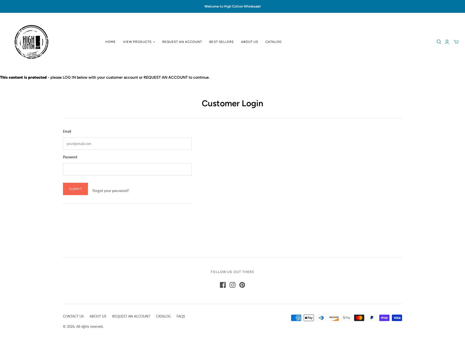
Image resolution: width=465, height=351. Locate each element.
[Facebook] (223, 285)
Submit (75, 189)
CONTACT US (73, 316)
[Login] (447, 42)
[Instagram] (232, 285)
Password (70, 157)
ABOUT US (98, 316)
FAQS (181, 316)
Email (67, 131)
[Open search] (439, 41)
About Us (249, 42)
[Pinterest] (242, 285)
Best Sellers (221, 42)
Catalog (273, 42)
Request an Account (182, 42)
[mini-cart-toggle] (456, 42)
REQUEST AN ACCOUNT (131, 316)
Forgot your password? (111, 190)
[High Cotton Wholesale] (31, 42)
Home (110, 42)
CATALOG (163, 316)
